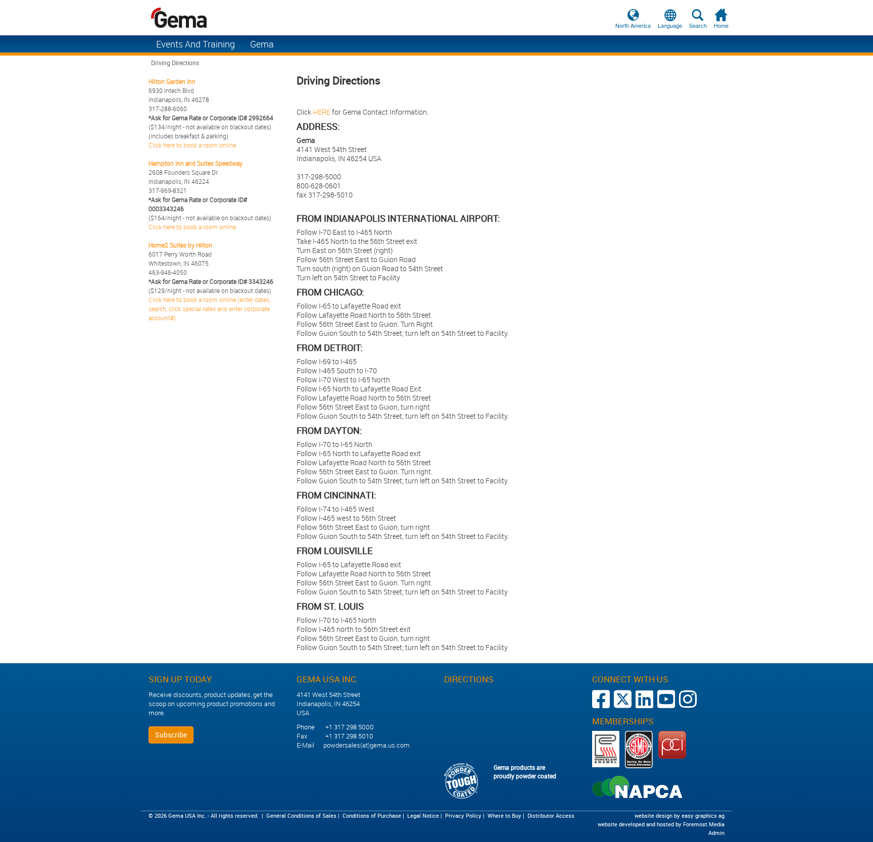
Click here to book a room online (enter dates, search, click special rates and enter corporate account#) (209, 308)
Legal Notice (423, 815)
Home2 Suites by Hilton (180, 245)
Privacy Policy (463, 815)
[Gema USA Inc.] (436, 17)
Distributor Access (550, 815)
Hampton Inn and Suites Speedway (196, 163)
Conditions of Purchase (372, 815)
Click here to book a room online (192, 145)
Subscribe (171, 734)
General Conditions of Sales (301, 815)
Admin (716, 832)
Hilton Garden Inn (172, 81)
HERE (321, 112)
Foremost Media (703, 824)
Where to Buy (504, 815)
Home (721, 25)
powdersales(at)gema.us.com (366, 745)
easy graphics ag (703, 815)
